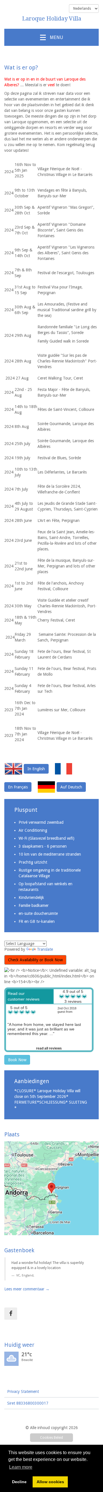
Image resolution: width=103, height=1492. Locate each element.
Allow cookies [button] (50, 1481)
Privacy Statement (23, 1391)
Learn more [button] (20, 1467)
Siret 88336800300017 (27, 1403)
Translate (45, 949)
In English (36, 769)
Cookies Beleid (51, 1438)
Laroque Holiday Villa (51, 18)
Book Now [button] (17, 1059)
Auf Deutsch (71, 787)
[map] (51, 1188)
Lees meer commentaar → (26, 1289)
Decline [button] (19, 1481)
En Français (18, 787)
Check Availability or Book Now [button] (35, 960)
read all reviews (49, 1048)
